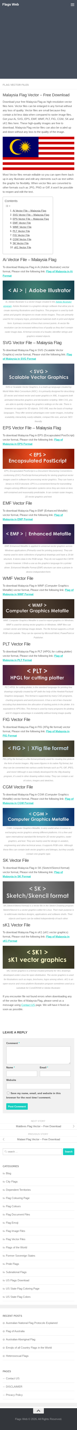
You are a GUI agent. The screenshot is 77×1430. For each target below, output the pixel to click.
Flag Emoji (12, 1222)
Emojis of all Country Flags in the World (29, 1347)
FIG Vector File (21, 235)
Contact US (28, 1004)
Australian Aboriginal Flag (20, 1339)
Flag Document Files (18, 1214)
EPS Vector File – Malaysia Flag (31, 219)
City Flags (12, 1181)
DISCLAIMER (14, 1386)
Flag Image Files (15, 1230)
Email (44, 1067)
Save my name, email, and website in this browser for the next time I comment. (33, 1095)
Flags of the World (16, 1247)
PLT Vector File (21, 231)
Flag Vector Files (16, 84)
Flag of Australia (15, 1331)
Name (10, 1067)
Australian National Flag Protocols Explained (31, 1322)
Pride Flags (12, 1263)
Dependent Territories (18, 1189)
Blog (8, 1173)
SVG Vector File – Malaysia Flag (31, 214)
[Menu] (72, 4)
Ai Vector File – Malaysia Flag (29, 210)
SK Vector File (21, 243)
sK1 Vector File (22, 247)
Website (11, 1080)
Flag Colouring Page (18, 1198)
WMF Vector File (22, 227)
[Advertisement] (38, 40)
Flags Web (10, 4)
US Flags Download (17, 1280)
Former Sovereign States (20, 1255)
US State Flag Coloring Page (22, 1288)
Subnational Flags (16, 1272)
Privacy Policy (14, 1394)
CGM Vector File (22, 239)
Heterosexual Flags (17, 1355)
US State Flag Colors (18, 1296)
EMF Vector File (22, 223)
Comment (13, 1043)
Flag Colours (13, 1206)
